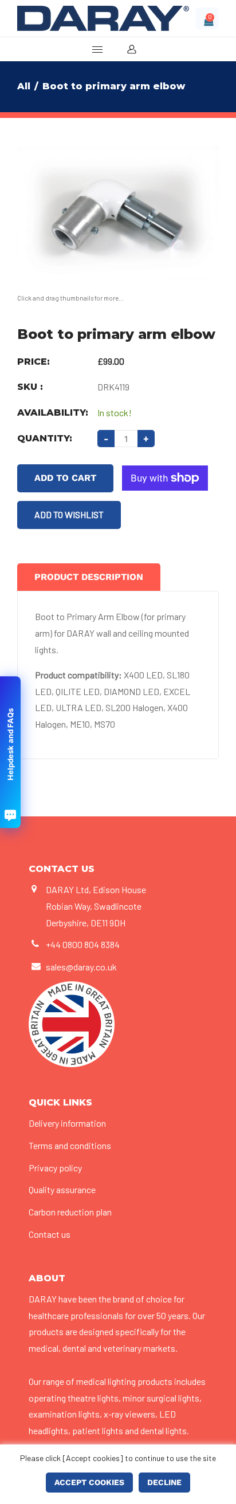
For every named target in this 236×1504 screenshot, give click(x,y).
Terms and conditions (70, 1145)
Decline (164, 1482)
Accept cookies (89, 1482)
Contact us (49, 1234)
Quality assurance (62, 1189)
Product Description (88, 576)
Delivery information (67, 1123)
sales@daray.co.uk (81, 966)
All (23, 86)
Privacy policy (55, 1167)
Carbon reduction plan (70, 1211)
